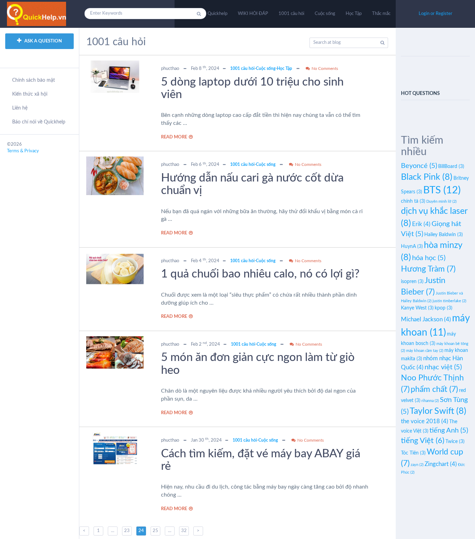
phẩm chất (434, 389)
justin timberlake (449, 301)
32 (184, 531)
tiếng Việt (422, 440)
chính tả (413, 201)
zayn (417, 465)
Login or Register (435, 13)
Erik (421, 224)
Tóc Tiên (413, 453)
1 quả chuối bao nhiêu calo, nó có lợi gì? (260, 274)
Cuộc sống (325, 13)
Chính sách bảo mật (33, 80)
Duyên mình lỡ (441, 201)
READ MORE (174, 137)
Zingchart (441, 464)
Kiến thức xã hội (29, 94)
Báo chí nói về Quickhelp (38, 122)
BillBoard (451, 166)
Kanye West (417, 308)
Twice (455, 441)
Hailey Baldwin (443, 234)
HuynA (412, 246)
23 (127, 531)
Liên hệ (19, 108)
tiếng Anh (448, 430)
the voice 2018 (424, 421)
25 (155, 531)
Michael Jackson (426, 319)
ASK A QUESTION (42, 41)
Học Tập (354, 13)
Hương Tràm (428, 269)
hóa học (428, 258)
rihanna (430, 401)
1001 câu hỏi (291, 13)
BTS (442, 190)
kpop (443, 308)
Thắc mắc (381, 13)
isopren (412, 281)
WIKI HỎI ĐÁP (253, 13)
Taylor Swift (438, 411)
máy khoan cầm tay (424, 351)
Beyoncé (419, 165)
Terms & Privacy (23, 151)
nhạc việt (443, 367)
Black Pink (426, 177)
